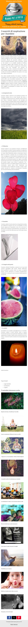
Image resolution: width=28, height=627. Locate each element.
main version (14, 624)
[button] (9, 617)
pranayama (7, 385)
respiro (6, 387)
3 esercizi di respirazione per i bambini (14, 27)
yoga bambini (7, 384)
